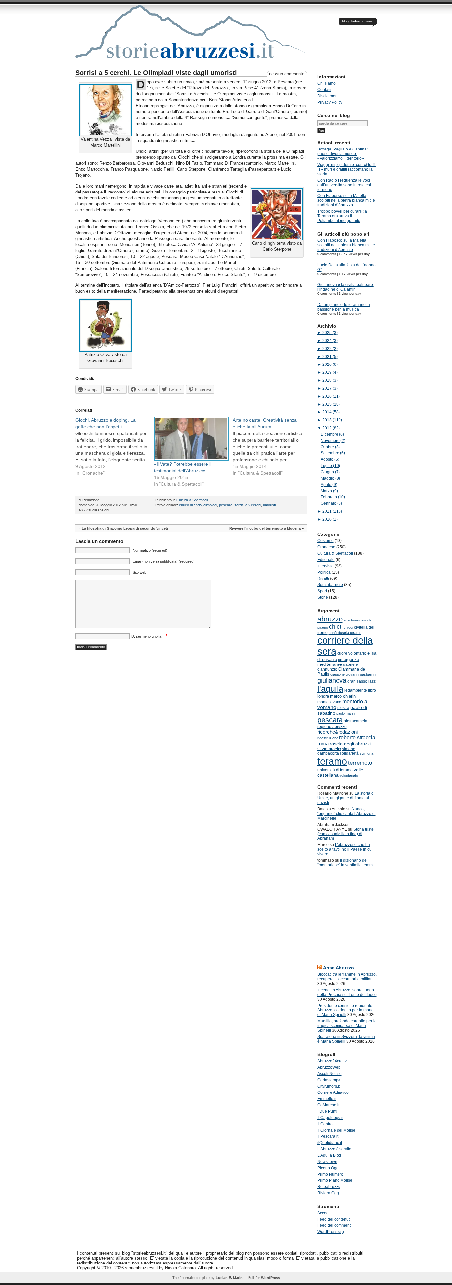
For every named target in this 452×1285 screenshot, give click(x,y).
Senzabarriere (330, 584)
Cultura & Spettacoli (192, 500)
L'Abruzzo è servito (334, 1149)
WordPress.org (330, 1231)
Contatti (324, 89)
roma (323, 743)
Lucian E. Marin (229, 1278)
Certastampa (328, 1080)
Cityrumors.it (328, 1086)
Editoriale (326, 559)
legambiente (355, 690)
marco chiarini (343, 696)
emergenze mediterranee (338, 662)
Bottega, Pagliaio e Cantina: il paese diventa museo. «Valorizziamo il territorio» (344, 154)
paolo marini (345, 713)
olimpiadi (210, 505)
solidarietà (349, 753)
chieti (336, 626)
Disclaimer (327, 96)
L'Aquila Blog (329, 1155)
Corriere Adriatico (333, 1092)
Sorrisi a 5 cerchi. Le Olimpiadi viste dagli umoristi (156, 72)
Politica (324, 572)
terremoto (360, 762)
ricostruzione (327, 738)
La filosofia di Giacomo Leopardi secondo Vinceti (125, 528)
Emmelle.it (326, 1098)
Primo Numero (330, 1174)
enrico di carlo (190, 505)
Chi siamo (326, 83)
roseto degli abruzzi (350, 743)
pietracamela (355, 721)
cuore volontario (351, 653)
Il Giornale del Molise (336, 1130)
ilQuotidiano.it (329, 1142)
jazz (372, 681)
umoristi (269, 505)
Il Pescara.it (327, 1136)
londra (323, 696)
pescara (225, 505)
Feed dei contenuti (334, 1219)
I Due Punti (327, 1111)
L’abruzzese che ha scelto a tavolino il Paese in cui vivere (345, 849)
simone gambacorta (336, 751)
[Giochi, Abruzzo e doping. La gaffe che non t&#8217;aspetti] (114, 446)
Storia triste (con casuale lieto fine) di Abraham (345, 834)
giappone (337, 674)
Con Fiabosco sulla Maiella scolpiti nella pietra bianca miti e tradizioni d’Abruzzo (346, 200)
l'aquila (330, 688)
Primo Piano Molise (334, 1180)
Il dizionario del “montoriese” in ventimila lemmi (345, 862)
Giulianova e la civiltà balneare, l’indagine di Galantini (345, 287)
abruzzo (330, 619)
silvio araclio (329, 748)
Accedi (323, 1213)
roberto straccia (357, 737)
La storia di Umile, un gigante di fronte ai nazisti (346, 798)
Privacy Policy (329, 102)
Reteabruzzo (328, 1186)
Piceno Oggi (328, 1168)
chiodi (348, 627)
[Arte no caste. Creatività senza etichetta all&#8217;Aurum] (272, 446)
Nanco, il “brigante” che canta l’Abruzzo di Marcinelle (346, 814)
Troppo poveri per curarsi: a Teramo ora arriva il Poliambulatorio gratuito (342, 216)
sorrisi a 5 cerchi (247, 505)
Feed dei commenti (334, 1225)
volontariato (348, 775)
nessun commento (286, 73)
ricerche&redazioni (337, 732)
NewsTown (327, 1161)
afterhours (352, 620)
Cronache (326, 547)
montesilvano (329, 702)
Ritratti (323, 578)
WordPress (270, 1278)
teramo (332, 761)
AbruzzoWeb (328, 1067)
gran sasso (357, 681)
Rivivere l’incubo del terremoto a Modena (265, 528)
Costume (325, 540)
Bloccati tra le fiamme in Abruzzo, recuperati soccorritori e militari (347, 976)
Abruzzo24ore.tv (332, 1061)
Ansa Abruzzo (338, 967)
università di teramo (335, 770)
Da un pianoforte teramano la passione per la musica (343, 307)
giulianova (331, 680)
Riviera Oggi (328, 1193)
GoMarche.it (328, 1105)
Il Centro (325, 1124)
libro (372, 690)
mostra (343, 708)
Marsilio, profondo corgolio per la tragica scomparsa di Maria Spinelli (347, 1026)
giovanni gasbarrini (361, 674)
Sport (322, 591)
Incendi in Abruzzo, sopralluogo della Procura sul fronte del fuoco (347, 992)
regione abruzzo (332, 726)
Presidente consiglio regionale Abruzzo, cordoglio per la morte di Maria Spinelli (345, 1010)
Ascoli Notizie (329, 1073)
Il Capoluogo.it (330, 1117)
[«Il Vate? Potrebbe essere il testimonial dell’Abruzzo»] (190, 438)
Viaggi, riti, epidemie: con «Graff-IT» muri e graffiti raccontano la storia (346, 169)
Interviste (325, 566)
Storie (322, 597)
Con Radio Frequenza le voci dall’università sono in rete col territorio (344, 185)
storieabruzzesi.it (191, 36)
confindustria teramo (345, 633)
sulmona (366, 753)
